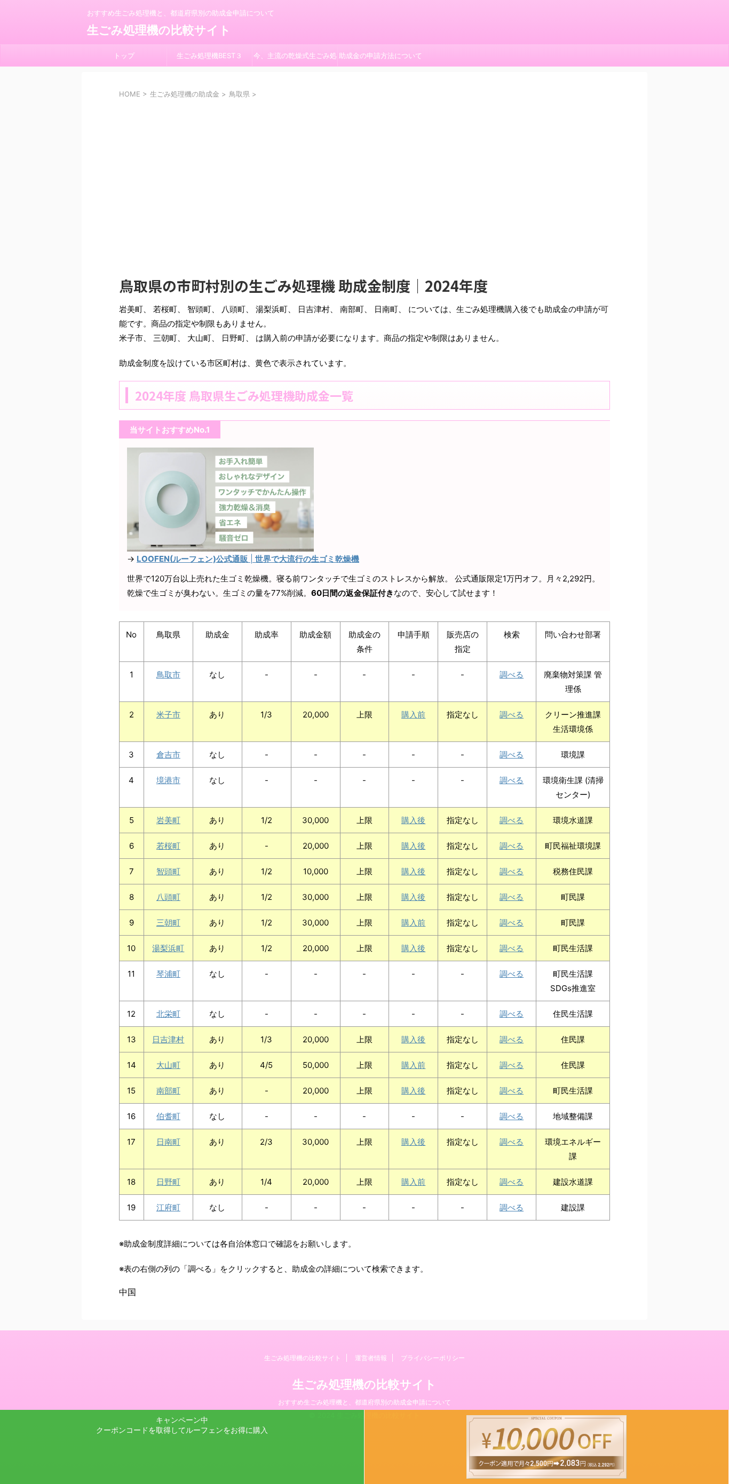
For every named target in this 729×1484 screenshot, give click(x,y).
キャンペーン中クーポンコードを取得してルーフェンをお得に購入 (182, 1424)
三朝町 (168, 922)
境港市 (168, 780)
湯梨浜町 (168, 948)
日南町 (168, 1142)
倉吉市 (168, 754)
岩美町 (168, 820)
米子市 (168, 714)
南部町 (168, 1091)
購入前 (413, 714)
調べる (512, 674)
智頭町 (168, 871)
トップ (124, 55)
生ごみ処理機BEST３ (209, 55)
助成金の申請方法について (380, 55)
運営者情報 (371, 1358)
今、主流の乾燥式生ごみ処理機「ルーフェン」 (295, 58)
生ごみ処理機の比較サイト (159, 30)
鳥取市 (168, 674)
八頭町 (168, 897)
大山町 (168, 1065)
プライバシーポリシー (433, 1358)
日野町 (168, 1182)
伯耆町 (168, 1116)
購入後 (413, 820)
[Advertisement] (364, 179)
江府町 (168, 1207)
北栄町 (168, 1014)
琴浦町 (168, 974)
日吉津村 (168, 1039)
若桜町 (168, 846)
